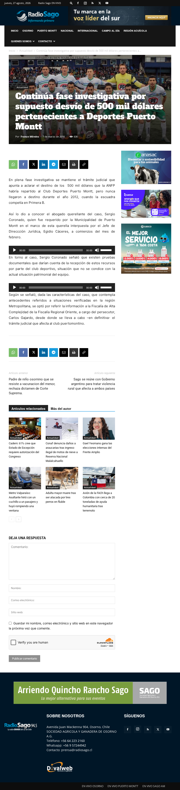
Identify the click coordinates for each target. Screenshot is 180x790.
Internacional (88, 30)
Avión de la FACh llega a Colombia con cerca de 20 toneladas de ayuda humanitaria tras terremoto (99, 501)
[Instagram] (85, 3)
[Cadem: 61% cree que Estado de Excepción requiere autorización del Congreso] (25, 429)
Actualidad (25, 50)
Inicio (12, 50)
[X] (99, 3)
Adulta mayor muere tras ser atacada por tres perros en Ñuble (61, 497)
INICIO (14, 30)
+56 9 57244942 (74, 745)
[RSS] (92, 3)
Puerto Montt (47, 30)
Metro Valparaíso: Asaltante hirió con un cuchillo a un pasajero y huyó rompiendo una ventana (23, 501)
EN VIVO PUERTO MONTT (123, 786)
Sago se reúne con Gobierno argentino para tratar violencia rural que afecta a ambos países (91, 383)
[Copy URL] (83, 164)
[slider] (107, 250)
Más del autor (61, 408)
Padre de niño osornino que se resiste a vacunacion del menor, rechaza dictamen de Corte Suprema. (32, 386)
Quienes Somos (21, 41)
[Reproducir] (14, 250)
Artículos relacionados (28, 408)
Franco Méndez (30, 136)
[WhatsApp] (13, 164)
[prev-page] (11, 519)
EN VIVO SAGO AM (153, 786)
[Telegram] (53, 164)
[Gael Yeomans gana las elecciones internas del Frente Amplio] (99, 429)
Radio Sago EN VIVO (49, 3)
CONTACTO (45, 41)
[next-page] (18, 519)
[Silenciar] (97, 250)
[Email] (63, 164)
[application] (62, 250)
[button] (71, 3)
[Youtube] (107, 3)
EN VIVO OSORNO (92, 786)
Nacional (67, 30)
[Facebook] (78, 3)
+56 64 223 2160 (73, 741)
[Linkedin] (43, 164)
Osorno (27, 30)
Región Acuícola (135, 30)
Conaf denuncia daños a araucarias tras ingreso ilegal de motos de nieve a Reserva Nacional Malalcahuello (62, 452)
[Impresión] (73, 164)
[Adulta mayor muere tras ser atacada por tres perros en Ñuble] (62, 478)
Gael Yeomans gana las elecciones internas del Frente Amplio (97, 448)
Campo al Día (111, 30)
